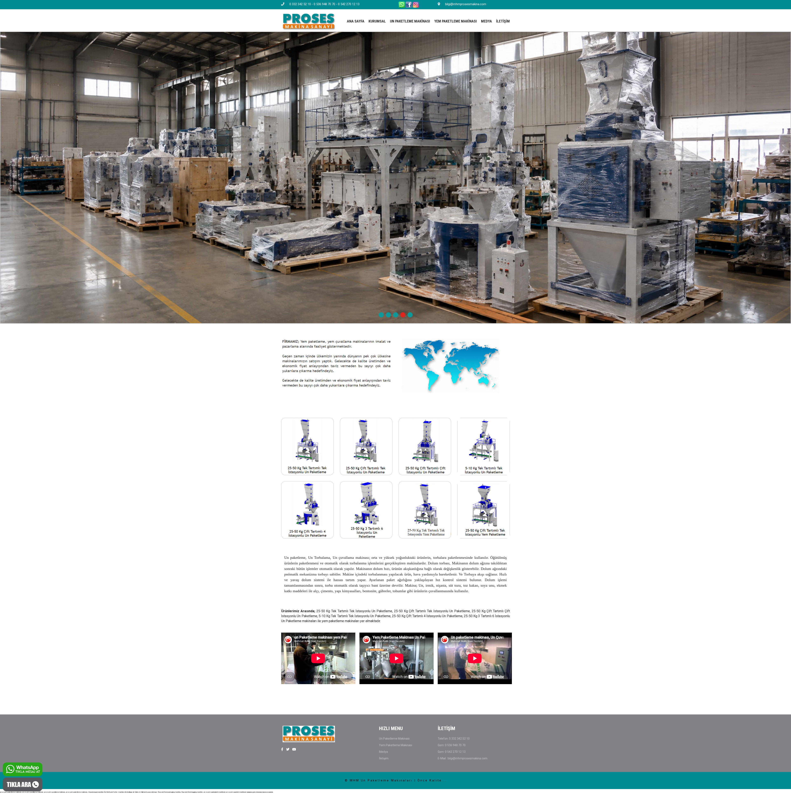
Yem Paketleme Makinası (395, 745)
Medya (383, 751)
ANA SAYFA (355, 21)
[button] (381, 314)
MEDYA (486, 21)
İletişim (383, 758)
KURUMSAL (377, 21)
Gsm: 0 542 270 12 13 (452, 751)
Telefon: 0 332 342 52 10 (454, 738)
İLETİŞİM (503, 21)
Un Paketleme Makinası (394, 738)
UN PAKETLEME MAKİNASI (410, 21)
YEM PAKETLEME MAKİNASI (455, 21)
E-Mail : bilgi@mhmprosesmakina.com (462, 758)
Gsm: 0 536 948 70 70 (452, 745)
